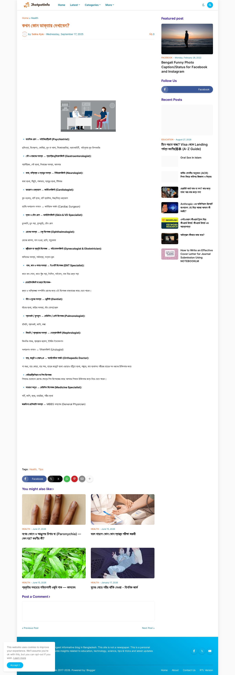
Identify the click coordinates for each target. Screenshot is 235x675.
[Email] (82, 479)
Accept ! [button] (15, 665)
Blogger (91, 670)
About (175, 670)
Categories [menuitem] (92, 5)
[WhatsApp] (67, 479)
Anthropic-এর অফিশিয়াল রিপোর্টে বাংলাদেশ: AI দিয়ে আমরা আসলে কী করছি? (196, 207)
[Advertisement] (88, 68)
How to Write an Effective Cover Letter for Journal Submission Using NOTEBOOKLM (196, 256)
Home (25, 18)
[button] (203, 5)
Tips (40, 469)
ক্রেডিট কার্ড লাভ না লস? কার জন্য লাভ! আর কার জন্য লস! (195, 190)
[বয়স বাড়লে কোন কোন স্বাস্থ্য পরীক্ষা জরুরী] (122, 509)
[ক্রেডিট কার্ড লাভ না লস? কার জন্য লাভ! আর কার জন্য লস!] (169, 192)
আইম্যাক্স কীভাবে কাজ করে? (192, 234)
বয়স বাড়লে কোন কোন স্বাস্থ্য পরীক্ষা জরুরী (113, 534)
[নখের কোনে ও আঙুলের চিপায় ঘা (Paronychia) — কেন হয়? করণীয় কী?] (54, 509)
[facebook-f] (194, 651)
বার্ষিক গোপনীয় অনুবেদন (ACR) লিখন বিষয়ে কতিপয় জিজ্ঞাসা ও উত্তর (195, 174)
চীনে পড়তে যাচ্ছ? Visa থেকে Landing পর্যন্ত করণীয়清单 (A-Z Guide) (184, 147)
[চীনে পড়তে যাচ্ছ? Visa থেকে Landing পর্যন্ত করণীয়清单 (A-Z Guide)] (187, 120)
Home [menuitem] (61, 5)
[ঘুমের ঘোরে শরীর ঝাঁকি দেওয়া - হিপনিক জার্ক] (122, 563)
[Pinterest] (74, 479)
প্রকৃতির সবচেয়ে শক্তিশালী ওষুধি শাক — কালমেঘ (48, 587)
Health (34, 18)
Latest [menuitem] (74, 5)
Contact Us (189, 670)
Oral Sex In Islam (190, 157)
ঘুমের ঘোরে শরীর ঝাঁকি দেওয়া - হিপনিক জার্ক (114, 587)
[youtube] (210, 651)
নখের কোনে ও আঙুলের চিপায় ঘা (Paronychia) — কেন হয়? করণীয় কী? (51, 536)
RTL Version (206, 670)
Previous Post (31, 628)
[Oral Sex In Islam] (169, 161)
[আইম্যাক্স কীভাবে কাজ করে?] (169, 238)
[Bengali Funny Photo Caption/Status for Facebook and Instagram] (187, 39)
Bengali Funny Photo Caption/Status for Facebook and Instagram (184, 66)
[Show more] (89, 479)
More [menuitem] (108, 5)
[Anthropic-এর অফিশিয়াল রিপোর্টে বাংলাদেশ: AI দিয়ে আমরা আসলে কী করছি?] (169, 207)
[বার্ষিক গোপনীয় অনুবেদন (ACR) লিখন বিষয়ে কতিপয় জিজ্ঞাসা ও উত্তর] (169, 176)
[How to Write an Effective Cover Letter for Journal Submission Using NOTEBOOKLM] (169, 254)
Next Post (147, 628)
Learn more (19, 657)
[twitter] (202, 651)
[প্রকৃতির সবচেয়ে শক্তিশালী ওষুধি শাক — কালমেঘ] (54, 563)
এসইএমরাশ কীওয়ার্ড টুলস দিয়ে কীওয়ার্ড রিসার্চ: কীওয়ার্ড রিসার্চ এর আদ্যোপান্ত (194, 223)
